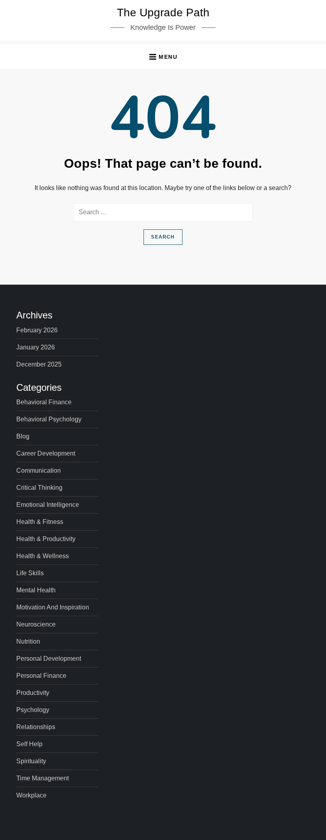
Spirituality (31, 761)
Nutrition (28, 641)
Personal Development (48, 658)
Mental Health (36, 590)
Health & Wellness (42, 556)
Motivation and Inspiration (52, 607)
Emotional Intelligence (47, 504)
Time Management (42, 778)
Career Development (45, 453)
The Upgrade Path (163, 12)
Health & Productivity (46, 538)
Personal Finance (41, 675)
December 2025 (39, 364)
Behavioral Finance (44, 402)
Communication (38, 470)
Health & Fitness (39, 521)
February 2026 (37, 330)
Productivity (32, 692)
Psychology (32, 709)
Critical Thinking (39, 487)
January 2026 (35, 347)
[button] (163, 57)
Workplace (31, 795)
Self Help (29, 744)
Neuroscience (36, 624)
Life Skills (30, 573)
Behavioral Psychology (49, 419)
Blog (22, 436)
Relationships (35, 727)
